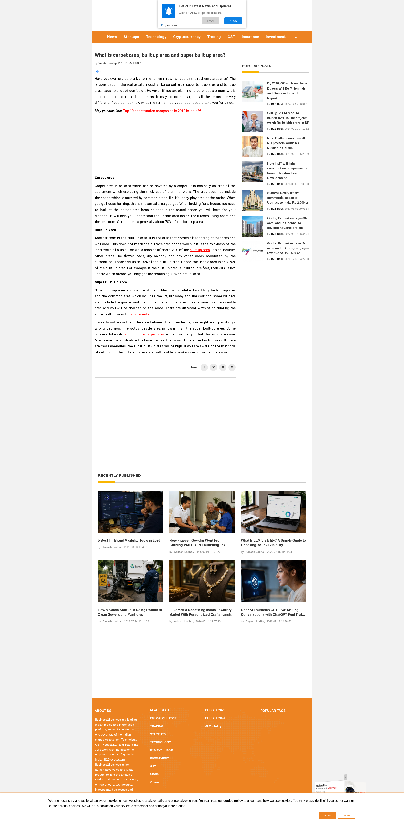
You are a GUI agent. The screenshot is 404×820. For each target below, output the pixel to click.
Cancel (215, 435)
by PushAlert (170, 25)
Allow (233, 20)
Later (210, 20)
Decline (346, 815)
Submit (188, 435)
